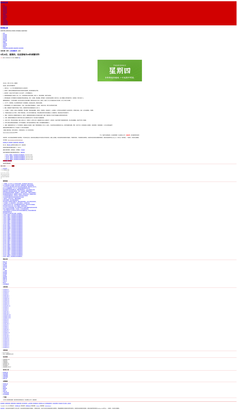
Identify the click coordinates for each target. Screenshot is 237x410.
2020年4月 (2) (6, 322)
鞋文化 (4, 282)
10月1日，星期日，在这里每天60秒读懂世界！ (15, 157)
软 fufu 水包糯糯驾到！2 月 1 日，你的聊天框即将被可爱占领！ (16, 188)
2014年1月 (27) (6, 347)
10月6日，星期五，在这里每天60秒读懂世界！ (13, 217)
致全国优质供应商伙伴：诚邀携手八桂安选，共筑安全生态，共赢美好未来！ (20, 194)
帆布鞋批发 (35, 403)
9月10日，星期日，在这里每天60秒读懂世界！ (13, 254)
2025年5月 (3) (6, 292)
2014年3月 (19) (6, 344)
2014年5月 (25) (6, 341)
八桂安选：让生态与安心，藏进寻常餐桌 (12, 198)
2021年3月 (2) (6, 307)
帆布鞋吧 (11, 142)
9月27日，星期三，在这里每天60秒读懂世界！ (13, 229)
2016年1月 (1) (6, 334)
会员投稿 (5, 12)
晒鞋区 (4, 14)
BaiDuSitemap (48, 405)
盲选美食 (5, 9)
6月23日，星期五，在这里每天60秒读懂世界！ (15, 159)
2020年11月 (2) (6, 313)
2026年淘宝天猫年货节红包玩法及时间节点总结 (13, 197)
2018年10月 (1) (6, 329)
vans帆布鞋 (30, 403)
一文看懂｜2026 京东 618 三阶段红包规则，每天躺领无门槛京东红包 (18, 183)
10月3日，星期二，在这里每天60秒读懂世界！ (13, 222)
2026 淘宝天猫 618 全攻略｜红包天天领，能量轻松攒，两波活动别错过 (18, 185)
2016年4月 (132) (6, 332)
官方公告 (5, 267)
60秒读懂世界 (13, 50)
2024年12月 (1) (6, 295)
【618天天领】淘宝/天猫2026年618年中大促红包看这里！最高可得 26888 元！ (20, 186)
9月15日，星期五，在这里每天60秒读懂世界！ (13, 247)
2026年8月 (4, 168)
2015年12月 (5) (6, 335)
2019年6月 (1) (6, 326)
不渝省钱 (5, 20)
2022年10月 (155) (6, 305)
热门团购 (5, 263)
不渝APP (5, 281)
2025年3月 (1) (6, 294)
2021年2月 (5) (6, 308)
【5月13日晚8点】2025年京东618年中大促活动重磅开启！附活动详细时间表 (19, 210)
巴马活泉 (65, 403)
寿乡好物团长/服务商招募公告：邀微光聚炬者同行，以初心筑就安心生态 (19, 189)
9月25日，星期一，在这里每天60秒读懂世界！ (13, 232)
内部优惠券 (5, 21)
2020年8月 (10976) (7, 317)
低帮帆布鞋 (7, 403)
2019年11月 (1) (6, 323)
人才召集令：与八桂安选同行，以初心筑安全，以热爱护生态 (16, 203)
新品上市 (5, 261)
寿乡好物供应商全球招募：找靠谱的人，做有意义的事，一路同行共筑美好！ (20, 192)
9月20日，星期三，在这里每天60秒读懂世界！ (13, 240)
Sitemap (37, 405)
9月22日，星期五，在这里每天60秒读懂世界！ (13, 237)
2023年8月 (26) (6, 299)
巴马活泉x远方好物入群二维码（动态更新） (12, 213)
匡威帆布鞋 (15, 142)
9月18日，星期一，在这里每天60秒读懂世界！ (13, 243)
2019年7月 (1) (6, 325)
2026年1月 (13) (6, 291)
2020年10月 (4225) (7, 314)
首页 (4, 5)
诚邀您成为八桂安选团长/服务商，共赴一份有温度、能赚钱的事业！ (18, 191)
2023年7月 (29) (6, 301)
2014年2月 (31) (6, 345)
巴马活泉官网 (6, 394)
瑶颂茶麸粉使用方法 (7, 211)
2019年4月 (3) (6, 328)
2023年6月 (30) (6, 302)
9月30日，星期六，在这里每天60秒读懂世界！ (13, 225)
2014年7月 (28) (6, 339)
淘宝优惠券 (5, 23)
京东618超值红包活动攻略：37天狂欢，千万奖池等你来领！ (16, 208)
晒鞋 (4, 269)
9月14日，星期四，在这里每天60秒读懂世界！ (13, 248)
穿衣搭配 (5, 8)
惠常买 (4, 18)
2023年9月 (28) (6, 298)
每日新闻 (5, 6)
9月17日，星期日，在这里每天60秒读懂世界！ (13, 244)
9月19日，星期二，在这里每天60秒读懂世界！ (13, 241)
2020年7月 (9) (6, 319)
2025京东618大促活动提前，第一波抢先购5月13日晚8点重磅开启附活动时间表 (20, 207)
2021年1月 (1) (6, 310)
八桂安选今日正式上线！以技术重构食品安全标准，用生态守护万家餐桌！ (19, 204)
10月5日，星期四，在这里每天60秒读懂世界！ (13, 219)
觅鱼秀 (4, 389)
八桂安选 (69, 403)
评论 (19, 57)
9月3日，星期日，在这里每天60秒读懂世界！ (15, 154)
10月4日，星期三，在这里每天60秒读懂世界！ (13, 220)
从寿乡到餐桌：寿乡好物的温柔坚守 (11, 200)
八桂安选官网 (6, 392)
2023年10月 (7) (6, 297)
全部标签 (5, 15)
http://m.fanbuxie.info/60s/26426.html (15, 140)
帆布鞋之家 (4, 2)
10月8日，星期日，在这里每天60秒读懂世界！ (13, 214)
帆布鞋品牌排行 (48, 403)
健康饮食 (5, 11)
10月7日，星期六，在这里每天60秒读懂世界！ (13, 216)
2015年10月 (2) (6, 337)
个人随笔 (5, 270)
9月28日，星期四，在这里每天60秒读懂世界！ (13, 228)
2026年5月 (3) (6, 289)
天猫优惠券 (5, 24)
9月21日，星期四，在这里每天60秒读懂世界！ (13, 238)
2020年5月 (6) (6, 320)
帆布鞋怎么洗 (42, 403)
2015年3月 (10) (6, 338)
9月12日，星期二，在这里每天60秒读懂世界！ (13, 251)
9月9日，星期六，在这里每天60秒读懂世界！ (13, 256)
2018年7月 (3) (6, 331)
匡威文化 (5, 264)
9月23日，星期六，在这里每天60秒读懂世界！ (13, 235)
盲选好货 (5, 17)
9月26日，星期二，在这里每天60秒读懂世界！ (13, 231)
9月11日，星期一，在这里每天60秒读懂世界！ (13, 253)
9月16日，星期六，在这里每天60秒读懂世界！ (13, 246)
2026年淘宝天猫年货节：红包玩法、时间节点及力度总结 (15, 195)
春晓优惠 (23, 152)
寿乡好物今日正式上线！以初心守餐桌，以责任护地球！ (15, 206)
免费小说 (10, 145)
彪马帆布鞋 (24, 403)
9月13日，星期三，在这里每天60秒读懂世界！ (13, 250)
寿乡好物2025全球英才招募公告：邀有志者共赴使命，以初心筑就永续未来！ (20, 201)
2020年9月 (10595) (7, 316)
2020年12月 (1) (6, 311)
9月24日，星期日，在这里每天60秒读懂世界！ (13, 234)
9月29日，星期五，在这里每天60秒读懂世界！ (15, 156)
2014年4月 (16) (6, 342)
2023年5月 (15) (6, 304)
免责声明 (2, 408)
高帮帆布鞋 (21, 142)
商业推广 (5, 275)
